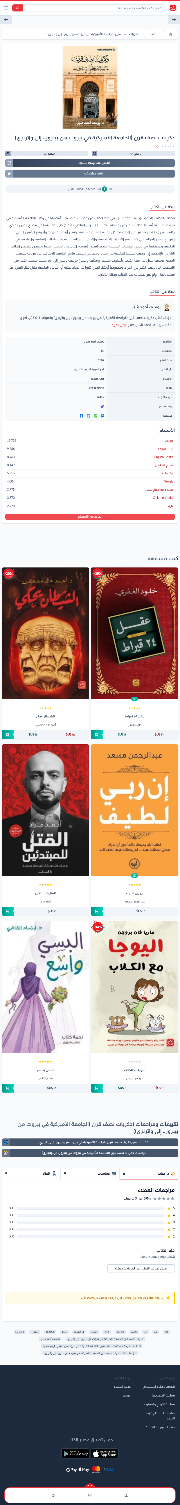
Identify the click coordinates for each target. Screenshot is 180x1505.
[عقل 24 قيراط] (134, 633)
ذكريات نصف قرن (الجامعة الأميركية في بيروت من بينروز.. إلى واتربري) (105, 1339)
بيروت (94, 1332)
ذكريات (120, 1332)
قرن (106, 1332)
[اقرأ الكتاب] (134, 699)
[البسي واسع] (45, 987)
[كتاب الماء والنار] (174, 19)
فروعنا (126, 1395)
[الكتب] (126, 1495)
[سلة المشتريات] (89, 1495)
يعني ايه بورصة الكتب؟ (160, 1427)
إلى (145, 1332)
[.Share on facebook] (81, 415)
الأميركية (79, 1332)
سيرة (64, 1332)
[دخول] (53, 1495)
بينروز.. (34, 1332)
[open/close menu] (6, 8)
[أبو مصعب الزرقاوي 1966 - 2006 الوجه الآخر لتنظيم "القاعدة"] (6, 19)
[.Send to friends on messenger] (102, 415)
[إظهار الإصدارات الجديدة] (90, 1485)
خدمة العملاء (122, 1386)
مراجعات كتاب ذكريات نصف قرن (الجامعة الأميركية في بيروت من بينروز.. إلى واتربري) (90, 1353)
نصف (134, 1332)
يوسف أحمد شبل (145, 307)
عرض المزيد (119, 325)
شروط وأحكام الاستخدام (159, 1386)
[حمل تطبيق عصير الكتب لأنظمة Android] (75, 1453)
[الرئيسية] (171, 34)
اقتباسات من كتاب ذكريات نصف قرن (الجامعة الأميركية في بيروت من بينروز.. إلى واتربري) (92, 1346)
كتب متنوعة (97, 378)
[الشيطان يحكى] (45, 633)
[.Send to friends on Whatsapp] (95, 415)
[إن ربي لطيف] (134, 810)
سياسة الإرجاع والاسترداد (159, 1404)
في (156, 1332)
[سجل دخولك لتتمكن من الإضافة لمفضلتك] (157, 146)
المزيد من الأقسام (90, 516)
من (166, 1332)
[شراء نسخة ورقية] (134, 734)
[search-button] (17, 7)
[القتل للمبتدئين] (45, 810)
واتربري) (19, 1332)
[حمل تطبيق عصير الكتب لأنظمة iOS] (105, 1453)
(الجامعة (49, 1332)
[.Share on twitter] (88, 415)
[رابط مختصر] (56, 406)
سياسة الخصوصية (163, 1395)
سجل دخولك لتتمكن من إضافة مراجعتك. (141, 1268)
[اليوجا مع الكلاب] (134, 987)
